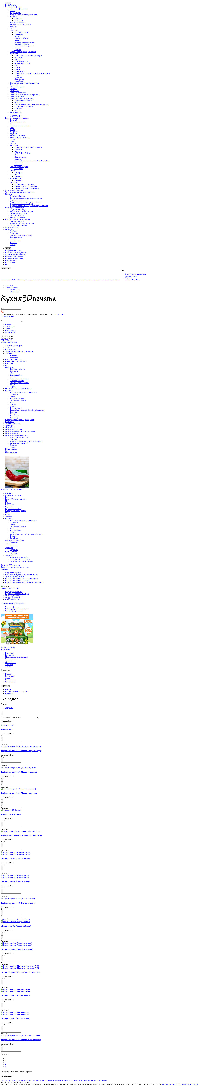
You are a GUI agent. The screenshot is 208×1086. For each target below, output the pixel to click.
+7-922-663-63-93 (7, 316)
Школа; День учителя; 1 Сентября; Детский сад (27, 410)
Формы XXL (14, 91)
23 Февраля (14, 394)
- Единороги (18, 34)
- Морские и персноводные (24, 42)
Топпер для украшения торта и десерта (19, 192)
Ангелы (12, 11)
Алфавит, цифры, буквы (18, 9)
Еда (11, 28)
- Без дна (17, 110)
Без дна (12, 447)
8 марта (12, 396)
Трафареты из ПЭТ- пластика (20, 559)
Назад (8, 3)
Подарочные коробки (17, 135)
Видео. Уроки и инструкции (135, 274)
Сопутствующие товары (18, 225)
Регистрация (14, 291)
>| (5, 1068)
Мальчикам (14, 357)
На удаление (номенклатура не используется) (26, 441)
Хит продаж (9, 327)
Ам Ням (12, 245)
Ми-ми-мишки (15, 241)
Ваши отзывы (10, 262)
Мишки (12, 377)
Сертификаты (10, 332)
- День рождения (20, 71)
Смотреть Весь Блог (132, 280)
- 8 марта (17, 59)
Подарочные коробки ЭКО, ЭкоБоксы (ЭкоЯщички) (29, 206)
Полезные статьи (131, 276)
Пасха (12, 402)
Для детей (13, 17)
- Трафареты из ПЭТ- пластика (25, 186)
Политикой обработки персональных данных (178, 1084)
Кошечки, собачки (16, 375)
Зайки (12, 373)
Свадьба (13, 406)
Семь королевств (16, 237)
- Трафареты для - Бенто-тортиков (26, 188)
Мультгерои (9, 229)
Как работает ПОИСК (13, 251)
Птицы (12, 385)
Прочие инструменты (18, 217)
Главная (8, 689)
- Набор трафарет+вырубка (24, 184)
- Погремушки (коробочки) (24, 106)
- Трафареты (18, 169)
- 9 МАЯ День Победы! (22, 63)
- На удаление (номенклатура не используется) (31, 104)
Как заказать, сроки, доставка (16, 253)
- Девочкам (18, 18)
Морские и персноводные (19, 379)
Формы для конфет (17, 96)
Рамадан (13, 404)
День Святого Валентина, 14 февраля (23, 392)
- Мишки (17, 40)
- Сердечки (18, 108)
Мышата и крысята (17, 381)
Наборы (12, 130)
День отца (13, 412)
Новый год (14, 418)
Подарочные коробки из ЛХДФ (21, 204)
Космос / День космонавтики (20, 126)
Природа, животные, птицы (20, 137)
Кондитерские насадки (18, 210)
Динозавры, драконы (17, 369)
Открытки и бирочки (17, 196)
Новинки (8, 325)
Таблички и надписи (17, 87)
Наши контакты (11, 260)
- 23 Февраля (18, 57)
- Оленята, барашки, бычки (24, 46)
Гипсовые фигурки (17, 221)
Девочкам (13, 355)
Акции (7, 328)
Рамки (12, 141)
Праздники (14, 54)
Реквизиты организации (14, 256)
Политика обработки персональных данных (72, 1080)
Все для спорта (15, 13)
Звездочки (13, 439)
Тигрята (12, 387)
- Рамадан (17, 67)
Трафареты (14, 182)
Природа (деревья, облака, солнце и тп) (24, 83)
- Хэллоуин (18, 77)
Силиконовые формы (13, 7)
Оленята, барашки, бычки (19, 383)
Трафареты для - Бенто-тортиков (21, 561)
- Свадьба (17, 69)
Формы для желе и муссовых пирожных (24, 95)
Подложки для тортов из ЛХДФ (21, 211)
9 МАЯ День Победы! (18, 400)
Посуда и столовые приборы (20, 24)
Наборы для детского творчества (22, 223)
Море (12, 128)
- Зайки (16, 36)
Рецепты (128, 278)
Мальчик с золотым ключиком (21, 235)
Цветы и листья (15, 112)
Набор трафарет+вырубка (19, 557)
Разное (12, 139)
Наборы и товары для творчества (17, 219)
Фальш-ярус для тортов (18, 213)
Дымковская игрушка (17, 122)
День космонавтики (17, 398)
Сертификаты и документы (15, 254)
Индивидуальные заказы (14, 258)
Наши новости (10, 330)
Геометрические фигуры (19, 437)
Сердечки (13, 445)
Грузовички (14, 233)
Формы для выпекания (18, 93)
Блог (7, 264)
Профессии (14, 85)
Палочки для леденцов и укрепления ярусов (26, 198)
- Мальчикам (18, 20)
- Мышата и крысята (21, 44)
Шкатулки (13, 26)
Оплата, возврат (29, 1080)
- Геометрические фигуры (23, 100)
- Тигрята (17, 50)
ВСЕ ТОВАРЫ (10, 5)
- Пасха (16, 65)
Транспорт (13, 89)
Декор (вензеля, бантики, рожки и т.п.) (24, 15)
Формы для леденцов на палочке (22, 98)
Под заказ (13, 134)
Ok (197, 1084)
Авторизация (14, 289)
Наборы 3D (14, 132)
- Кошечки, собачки (21, 38)
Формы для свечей (12, 227)
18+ (11, 114)
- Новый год (18, 81)
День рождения (15, 408)
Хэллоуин (13, 414)
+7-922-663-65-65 (58, 314)
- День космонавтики (21, 61)
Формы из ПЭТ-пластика (14, 190)
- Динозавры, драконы (22, 32)
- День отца (18, 75)
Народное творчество (17, 22)
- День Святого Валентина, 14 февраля (28, 56)
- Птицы (17, 48)
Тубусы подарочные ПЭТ (19, 200)
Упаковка (8, 194)
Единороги (14, 371)
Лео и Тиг (13, 243)
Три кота (13, 239)
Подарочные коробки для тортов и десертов (26, 202)
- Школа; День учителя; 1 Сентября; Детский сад (32, 73)
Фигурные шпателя (17, 215)
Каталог (7, 338)
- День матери (19, 79)
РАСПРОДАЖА (15, 116)
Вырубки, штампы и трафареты (17, 118)
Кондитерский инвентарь (14, 208)
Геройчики (14, 231)
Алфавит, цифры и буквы (19, 167)
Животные (13, 30)
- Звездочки (18, 102)
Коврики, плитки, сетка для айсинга (23, 52)
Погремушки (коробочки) (19, 443)
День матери (14, 416)
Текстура (13, 143)
